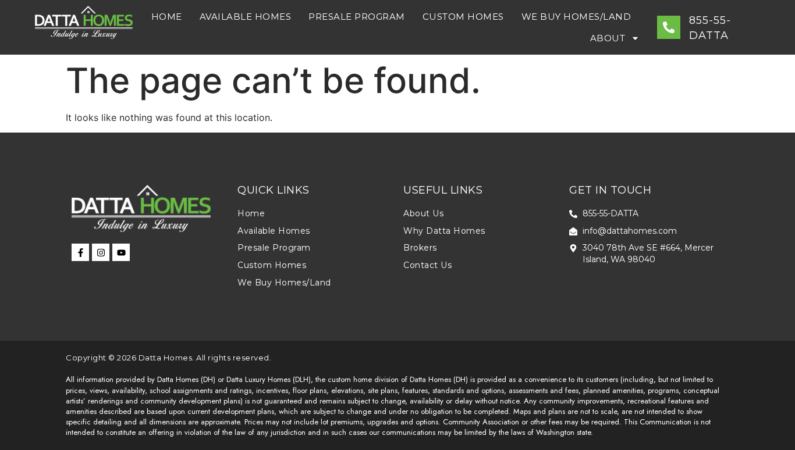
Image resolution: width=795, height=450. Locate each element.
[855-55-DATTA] (668, 27)
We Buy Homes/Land (576, 16)
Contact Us (427, 265)
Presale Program (356, 16)
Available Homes (246, 16)
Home (166, 16)
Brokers (420, 247)
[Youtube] (121, 252)
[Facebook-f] (80, 252)
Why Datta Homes (444, 231)
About (608, 38)
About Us (423, 213)
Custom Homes (463, 16)
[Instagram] (100, 252)
